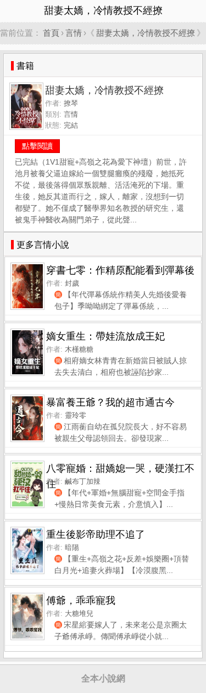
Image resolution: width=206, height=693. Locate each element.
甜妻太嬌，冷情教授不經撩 (145, 32)
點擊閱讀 (37, 145)
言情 (73, 32)
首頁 (51, 32)
